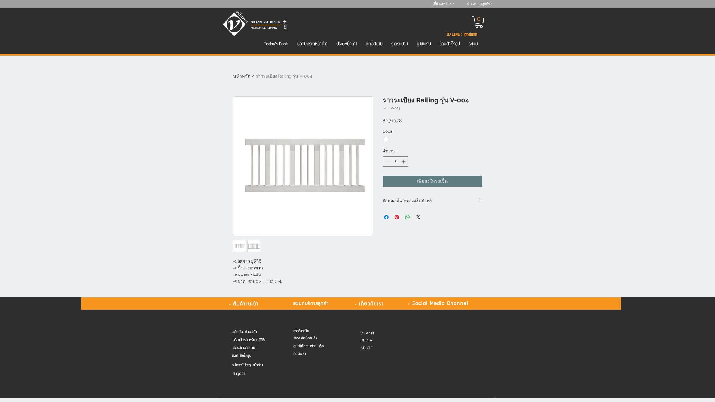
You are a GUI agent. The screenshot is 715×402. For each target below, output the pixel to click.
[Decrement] (386, 161)
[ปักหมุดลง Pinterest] (397, 217)
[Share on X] (418, 217)
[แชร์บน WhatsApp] (407, 217)
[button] (479, 22)
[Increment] (404, 161)
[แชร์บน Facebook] (386, 217)
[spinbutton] (395, 161)
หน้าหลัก (242, 76)
